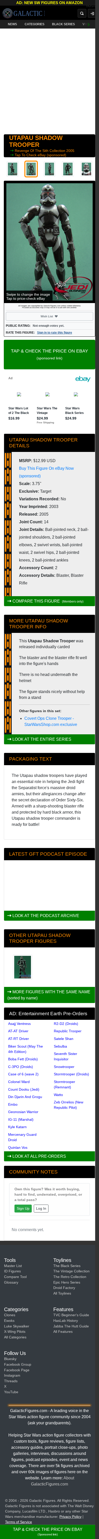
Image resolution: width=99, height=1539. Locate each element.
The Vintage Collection (71, 1271)
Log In (41, 1208)
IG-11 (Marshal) (21, 1119)
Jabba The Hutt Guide (71, 1326)
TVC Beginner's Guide (71, 1315)
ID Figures (12, 1271)
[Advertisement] (49, 80)
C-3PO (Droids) (20, 1067)
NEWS (12, 24)
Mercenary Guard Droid (22, 1137)
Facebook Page (16, 1370)
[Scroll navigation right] (89, 24)
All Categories (15, 1337)
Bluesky (10, 1359)
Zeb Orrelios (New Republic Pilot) (68, 1105)
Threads (11, 1381)
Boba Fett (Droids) (23, 1059)
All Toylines (62, 1293)
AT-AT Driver (18, 1031)
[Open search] (82, 13)
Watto (58, 1095)
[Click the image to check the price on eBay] (49, 242)
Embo (13, 1104)
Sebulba (60, 1046)
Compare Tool (15, 1277)
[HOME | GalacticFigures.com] (24, 13)
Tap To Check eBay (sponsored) (40, 155)
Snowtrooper (64, 1067)
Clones (9, 1315)
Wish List (56, 316)
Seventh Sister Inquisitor (65, 1056)
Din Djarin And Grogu (25, 1097)
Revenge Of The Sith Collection (40, 151)
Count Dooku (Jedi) (23, 1089)
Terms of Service (18, 1522)
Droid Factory (64, 1288)
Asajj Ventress (19, 1024)
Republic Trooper (67, 1031)
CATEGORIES (34, 24)
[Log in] (92, 13)
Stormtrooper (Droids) (71, 1074)
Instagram (12, 1375)
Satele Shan (63, 1039)
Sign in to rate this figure (54, 332)
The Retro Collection (69, 1277)
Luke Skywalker (16, 1326)
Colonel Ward (19, 1082)
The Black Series (66, 1266)
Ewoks (9, 1321)
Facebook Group (17, 1364)
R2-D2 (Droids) (66, 1024)
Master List (13, 1266)
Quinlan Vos (17, 1147)
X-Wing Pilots (14, 1331)
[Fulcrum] (92, 7)
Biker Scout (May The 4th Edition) (25, 1049)
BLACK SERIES (63, 24)
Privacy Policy (70, 1517)
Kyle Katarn (17, 1127)
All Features (63, 1331)
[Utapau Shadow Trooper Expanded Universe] (22, 967)
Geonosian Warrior (23, 1112)
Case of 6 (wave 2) (23, 1074)
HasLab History (65, 1321)
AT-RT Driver (18, 1039)
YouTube (11, 1392)
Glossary (11, 1282)
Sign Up (23, 1208)
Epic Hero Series (66, 1282)
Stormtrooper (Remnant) (64, 1084)
